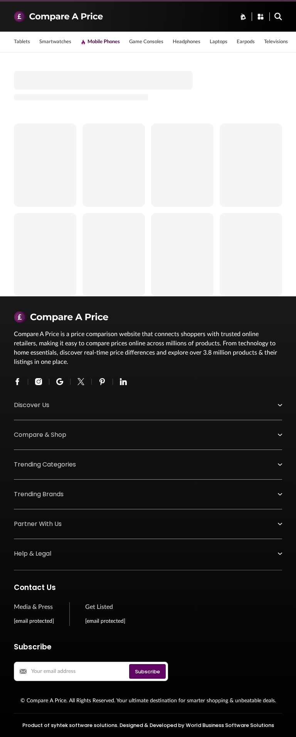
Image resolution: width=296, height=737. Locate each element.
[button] (148, 405)
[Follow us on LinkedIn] (123, 381)
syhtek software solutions (84, 725)
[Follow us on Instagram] (38, 381)
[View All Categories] (260, 16)
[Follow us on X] (80, 381)
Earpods (246, 41)
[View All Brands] (243, 16)
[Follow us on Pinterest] (102, 381)
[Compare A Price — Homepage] (122, 16)
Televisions (276, 41)
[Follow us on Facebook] (17, 381)
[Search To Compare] (278, 16)
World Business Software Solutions (230, 725)
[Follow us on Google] (59, 381)
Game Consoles (146, 41)
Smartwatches (55, 41)
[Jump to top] (282, 723)
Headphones (186, 41)
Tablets (22, 41)
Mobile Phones (103, 41)
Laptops (218, 41)
